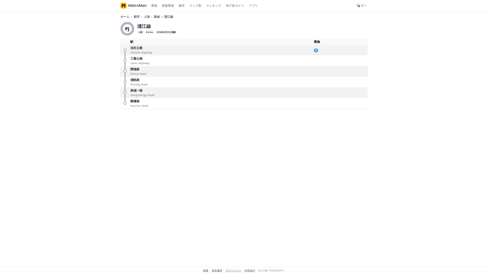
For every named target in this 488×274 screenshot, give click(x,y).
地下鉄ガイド (235, 5)
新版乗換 (168, 5)
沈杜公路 (136, 48)
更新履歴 (217, 270)
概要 (206, 270)
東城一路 (136, 90)
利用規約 (249, 270)
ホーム (125, 16)
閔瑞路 (135, 69)
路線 (157, 16)
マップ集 (195, 5)
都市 (182, 5)
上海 (147, 16)
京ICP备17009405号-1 (271, 270)
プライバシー (233, 270)
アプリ (253, 5)
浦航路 (135, 80)
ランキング (213, 5)
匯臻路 (135, 101)
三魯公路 (136, 58)
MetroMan (137, 5)
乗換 (154, 5)
